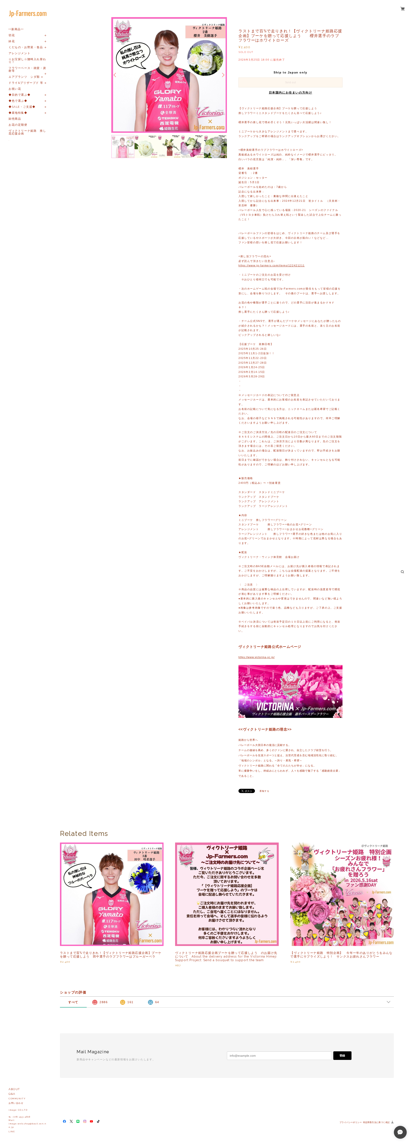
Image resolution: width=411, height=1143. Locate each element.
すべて (73, 1002)
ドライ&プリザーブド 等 (26, 82)
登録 (342, 1055)
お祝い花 (15, 88)
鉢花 (12, 41)
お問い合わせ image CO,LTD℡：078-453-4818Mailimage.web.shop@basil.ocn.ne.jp (27, 1115)
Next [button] (222, 75)
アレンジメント (19, 53)
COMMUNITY (17, 1098)
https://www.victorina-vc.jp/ (256, 657)
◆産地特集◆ (18, 112)
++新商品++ (16, 29)
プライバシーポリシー (351, 1122)
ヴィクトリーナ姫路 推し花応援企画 (27, 132)
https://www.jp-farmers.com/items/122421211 (271, 265)
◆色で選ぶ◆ (18, 100)
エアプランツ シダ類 (24, 76)
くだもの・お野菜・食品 (26, 47)
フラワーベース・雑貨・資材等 (27, 69)
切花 (12, 35)
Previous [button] (115, 75)
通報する (264, 791)
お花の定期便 (18, 124)
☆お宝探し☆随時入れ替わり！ (27, 60)
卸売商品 (15, 118)
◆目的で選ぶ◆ (19, 94)
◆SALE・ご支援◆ (22, 106)
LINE (12, 1131)
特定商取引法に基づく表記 (376, 1122)
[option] (169, 75)
